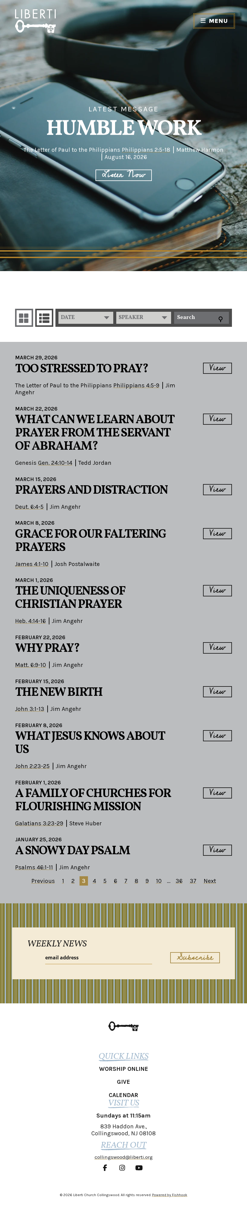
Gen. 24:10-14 (55, 462)
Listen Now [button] (123, 175)
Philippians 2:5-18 (146, 149)
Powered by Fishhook (169, 1195)
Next (210, 880)
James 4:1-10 (31, 564)
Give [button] (123, 1081)
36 (179, 880)
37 (193, 880)
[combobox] (85, 318)
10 (159, 880)
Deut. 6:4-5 (29, 506)
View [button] (217, 368)
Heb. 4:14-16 (30, 620)
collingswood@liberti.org (124, 1157)
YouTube (140, 1168)
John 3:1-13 (29, 708)
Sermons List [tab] (44, 318)
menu (218, 20)
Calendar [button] (123, 1095)
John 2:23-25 (32, 766)
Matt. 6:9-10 (30, 664)
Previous (43, 880)
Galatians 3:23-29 (39, 823)
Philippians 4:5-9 (136, 385)
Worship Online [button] (123, 1068)
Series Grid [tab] (24, 318)
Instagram (123, 1168)
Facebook (107, 1168)
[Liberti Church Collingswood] (123, 1026)
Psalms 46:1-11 (34, 867)
